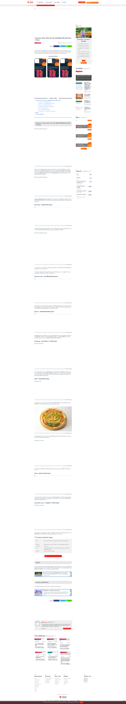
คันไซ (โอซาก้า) (37, 681)
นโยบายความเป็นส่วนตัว (77, 702)
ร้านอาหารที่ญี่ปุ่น (48, 679)
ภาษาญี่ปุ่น (65, 679)
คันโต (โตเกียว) (37, 679)
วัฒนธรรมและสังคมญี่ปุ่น (67, 678)
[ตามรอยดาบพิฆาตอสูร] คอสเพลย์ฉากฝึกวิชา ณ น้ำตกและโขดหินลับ (83, 48)
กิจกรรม (64, 2)
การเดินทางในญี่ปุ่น (57, 679)
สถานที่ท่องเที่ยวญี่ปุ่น (49, 678)
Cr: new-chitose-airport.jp (68, 166)
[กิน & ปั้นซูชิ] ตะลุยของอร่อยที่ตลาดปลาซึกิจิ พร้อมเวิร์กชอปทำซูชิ (84, 56)
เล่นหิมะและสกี (49, 2)
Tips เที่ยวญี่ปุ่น (57, 682)
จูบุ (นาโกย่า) (36, 682)
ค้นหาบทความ (82, 2)
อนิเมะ (65, 684)
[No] (124, 702)
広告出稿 (78, 700)
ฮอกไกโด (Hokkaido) (38, 684)
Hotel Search (56, 700)
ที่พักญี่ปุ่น (56, 681)
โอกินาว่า (36, 690)
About (51, 700)
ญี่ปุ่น (35, 678)
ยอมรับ (81, 702)
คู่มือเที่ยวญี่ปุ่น (57, 678)
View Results (84, 62)
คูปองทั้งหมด (84, 148)
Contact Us (67, 700)
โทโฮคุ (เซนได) (37, 686)
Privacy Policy (72, 700)
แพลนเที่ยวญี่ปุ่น (48, 682)
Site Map (61, 700)
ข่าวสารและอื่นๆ (66, 682)
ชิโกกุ (35, 688)
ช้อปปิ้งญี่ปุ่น (47, 681)
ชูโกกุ (35, 689)
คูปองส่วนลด (95, 2)
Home (48, 700)
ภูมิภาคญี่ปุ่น (57, 2)
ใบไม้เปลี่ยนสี (40, 2)
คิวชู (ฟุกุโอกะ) (37, 685)
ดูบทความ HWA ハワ (67, 628)
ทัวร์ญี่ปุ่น (56, 684)
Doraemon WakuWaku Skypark (49, 551)
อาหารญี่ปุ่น (65, 681)
